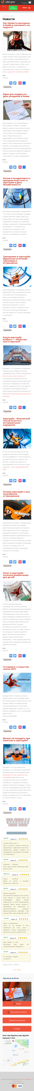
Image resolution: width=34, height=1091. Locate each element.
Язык (4, 75)
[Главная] (8, 3)
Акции (18, 1004)
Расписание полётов (18, 1012)
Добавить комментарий (16, 833)
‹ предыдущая (19, 820)
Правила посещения (17, 1020)
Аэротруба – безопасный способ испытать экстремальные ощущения (16, 421)
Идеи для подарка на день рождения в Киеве (16, 95)
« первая (9, 820)
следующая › (13, 825)
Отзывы (17, 1029)
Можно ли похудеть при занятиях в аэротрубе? (16, 739)
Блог (8, 16)
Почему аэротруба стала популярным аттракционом (16, 493)
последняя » (23, 825)
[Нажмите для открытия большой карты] (16, 1065)
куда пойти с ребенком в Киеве (18, 72)
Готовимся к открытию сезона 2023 (16, 667)
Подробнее (7, 87)
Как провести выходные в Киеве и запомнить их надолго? (16, 25)
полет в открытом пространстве (13, 376)
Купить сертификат (13, 7)
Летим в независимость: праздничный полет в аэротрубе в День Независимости (17, 181)
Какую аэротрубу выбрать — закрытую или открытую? (15, 339)
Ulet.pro (22, 1079)
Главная (4, 16)
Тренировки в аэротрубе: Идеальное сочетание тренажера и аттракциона (17, 259)
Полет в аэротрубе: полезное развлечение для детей (15, 575)
